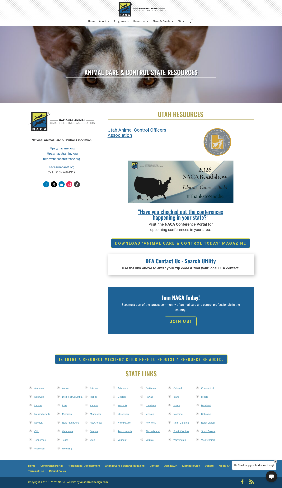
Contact (154, 465)
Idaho (176, 397)
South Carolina (181, 431)
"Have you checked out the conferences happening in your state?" (180, 214)
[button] (271, 476)
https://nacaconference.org (61, 159)
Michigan (67, 414)
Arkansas (123, 388)
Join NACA (170, 465)
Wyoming (67, 448)
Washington (179, 440)
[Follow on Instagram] (69, 184)
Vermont (122, 440)
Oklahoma (67, 431)
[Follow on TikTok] (77, 184)
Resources (139, 21)
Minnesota (95, 414)
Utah (92, 440)
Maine (176, 405)
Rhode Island (153, 431)
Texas (65, 440)
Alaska (65, 388)
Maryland (206, 405)
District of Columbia (72, 397)
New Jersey (96, 422)
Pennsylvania (125, 431)
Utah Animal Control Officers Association (137, 132)
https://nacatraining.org (61, 153)
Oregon (94, 431)
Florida (93, 397)
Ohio (36, 431)
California (151, 388)
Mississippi (123, 414)
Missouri (150, 414)
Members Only (191, 465)
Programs (120, 21)
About (102, 21)
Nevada (38, 422)
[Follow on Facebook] (46, 184)
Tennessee (40, 440)
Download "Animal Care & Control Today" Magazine (180, 243)
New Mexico (124, 422)
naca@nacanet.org (61, 167)
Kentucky (122, 405)
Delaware (39, 397)
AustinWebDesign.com (94, 482)
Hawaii (149, 397)
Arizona (94, 388)
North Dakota (208, 422)
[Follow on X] (54, 184)
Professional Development (84, 465)
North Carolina (181, 422)
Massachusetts (42, 414)
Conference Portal (51, 465)
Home (91, 21)
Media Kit (224, 465)
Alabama (39, 388)
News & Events (161, 21)
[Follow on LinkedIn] (62, 184)
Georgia (122, 397)
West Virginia (208, 440)
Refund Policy (57, 471)
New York (151, 422)
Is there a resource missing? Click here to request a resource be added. (141, 359)
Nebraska (206, 414)
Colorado (178, 388)
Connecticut (207, 388)
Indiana (38, 405)
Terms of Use (36, 471)
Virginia (150, 440)
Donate (209, 465)
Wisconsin (39, 448)
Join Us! (180, 321)
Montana (178, 414)
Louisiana (151, 405)
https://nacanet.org (62, 148)
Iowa (64, 405)
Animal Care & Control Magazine (125, 465)
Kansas (94, 405)
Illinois (204, 397)
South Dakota (208, 431)
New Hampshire (70, 422)
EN (179, 21)
